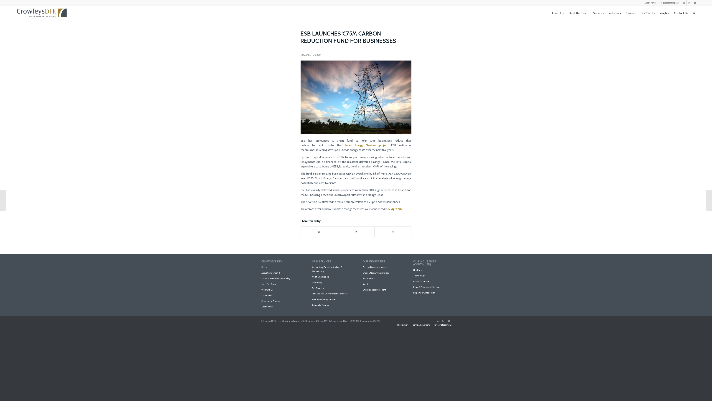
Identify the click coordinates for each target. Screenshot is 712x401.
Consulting (317, 282)
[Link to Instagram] (689, 3)
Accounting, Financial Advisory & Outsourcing (327, 269)
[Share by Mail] (393, 232)
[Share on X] (319, 232)
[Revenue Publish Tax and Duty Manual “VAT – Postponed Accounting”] (709, 200)
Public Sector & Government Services (329, 293)
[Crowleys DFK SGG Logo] (41, 13)
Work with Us (267, 289)
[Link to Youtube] (695, 3)
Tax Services (318, 288)
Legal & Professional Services (426, 287)
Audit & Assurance (320, 277)
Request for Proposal (669, 2)
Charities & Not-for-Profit (374, 289)
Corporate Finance (320, 305)
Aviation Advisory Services (324, 299)
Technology (419, 275)
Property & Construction (424, 292)
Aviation (366, 284)
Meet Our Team (268, 284)
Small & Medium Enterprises (376, 273)
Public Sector (369, 278)
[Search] (694, 13)
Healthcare (418, 270)
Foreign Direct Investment (375, 267)
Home (264, 267)
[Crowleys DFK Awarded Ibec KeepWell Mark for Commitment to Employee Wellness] (3, 200)
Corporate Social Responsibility (275, 278)
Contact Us (266, 295)
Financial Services (421, 281)
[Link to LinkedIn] (683, 3)
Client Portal (650, 2)
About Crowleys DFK (270, 273)
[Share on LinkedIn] (356, 232)
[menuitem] (650, 3)
